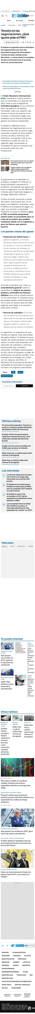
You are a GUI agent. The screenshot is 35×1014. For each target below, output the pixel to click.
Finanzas (31, 20)
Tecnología (21, 975)
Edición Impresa (8, 969)
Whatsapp (26, 945)
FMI (19, 25)
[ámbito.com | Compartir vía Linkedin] (28, 42)
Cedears (30, 546)
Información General (10, 972)
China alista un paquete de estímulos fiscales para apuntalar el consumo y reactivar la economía (30, 660)
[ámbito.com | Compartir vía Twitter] (25, 42)
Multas (5, 988)
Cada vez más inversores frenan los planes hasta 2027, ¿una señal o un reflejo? (16, 874)
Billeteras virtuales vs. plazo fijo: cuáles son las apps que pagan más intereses (30, 687)
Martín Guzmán (7, 376)
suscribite (25, 15)
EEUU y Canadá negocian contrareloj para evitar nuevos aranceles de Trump (18, 87)
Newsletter (29, 945)
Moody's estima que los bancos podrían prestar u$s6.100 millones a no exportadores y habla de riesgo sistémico (17, 798)
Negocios (5, 962)
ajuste (30, 231)
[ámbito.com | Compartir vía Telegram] (30, 42)
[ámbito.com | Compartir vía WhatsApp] (21, 42)
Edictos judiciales (22, 985)
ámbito (3, 25)
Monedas (4, 546)
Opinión (16, 962)
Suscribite (24, 385)
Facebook (7, 945)
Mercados (22, 959)
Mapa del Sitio (7, 978)
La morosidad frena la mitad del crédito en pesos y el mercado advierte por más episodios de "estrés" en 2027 (19, 507)
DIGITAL (7, 995)
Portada (5, 952)
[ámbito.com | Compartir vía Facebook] (23, 42)
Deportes (26, 965)
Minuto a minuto (7, 778)
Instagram (11, 945)
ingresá (32, 15)
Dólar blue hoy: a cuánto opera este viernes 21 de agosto (17, 454)
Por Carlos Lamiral (6, 805)
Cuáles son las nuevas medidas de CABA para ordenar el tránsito (16, 447)
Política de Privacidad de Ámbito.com (17, 981)
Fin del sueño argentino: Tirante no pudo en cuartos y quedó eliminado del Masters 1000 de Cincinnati (17, 427)
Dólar (9, 20)
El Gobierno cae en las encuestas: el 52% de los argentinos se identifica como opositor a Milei (19, 497)
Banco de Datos (8, 959)
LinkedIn (16, 945)
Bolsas (12, 546)
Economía (19, 20)
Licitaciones (16, 988)
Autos (25, 972)
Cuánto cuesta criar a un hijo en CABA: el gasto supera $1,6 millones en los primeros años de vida (21, 170)
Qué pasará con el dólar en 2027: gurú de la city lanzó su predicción (7, 660)
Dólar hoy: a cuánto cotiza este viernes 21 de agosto (15, 461)
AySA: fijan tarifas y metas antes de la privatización (7, 685)
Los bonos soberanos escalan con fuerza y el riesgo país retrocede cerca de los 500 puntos (19, 478)
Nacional (5, 965)
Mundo (16, 965)
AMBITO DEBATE (27, 995)
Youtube (21, 945)
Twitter (3, 945)
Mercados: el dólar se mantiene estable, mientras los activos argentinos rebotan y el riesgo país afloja (15, 784)
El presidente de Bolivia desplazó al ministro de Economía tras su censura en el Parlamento (18, 82)
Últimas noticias (19, 952)
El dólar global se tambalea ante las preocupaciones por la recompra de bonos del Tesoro (16, 843)
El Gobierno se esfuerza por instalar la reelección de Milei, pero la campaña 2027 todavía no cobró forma (19, 487)
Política (27, 956)
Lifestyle (26, 962)
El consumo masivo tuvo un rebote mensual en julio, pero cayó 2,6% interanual (22, 162)
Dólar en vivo (16, 11)
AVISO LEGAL (6, 985)
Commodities (21, 546)
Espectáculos (7, 975)
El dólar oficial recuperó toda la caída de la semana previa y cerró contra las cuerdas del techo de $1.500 (16, 437)
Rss (31, 975)
